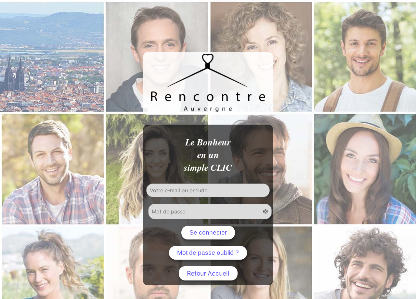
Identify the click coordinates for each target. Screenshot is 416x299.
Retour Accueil (208, 273)
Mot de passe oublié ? (208, 252)
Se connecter (208, 232)
